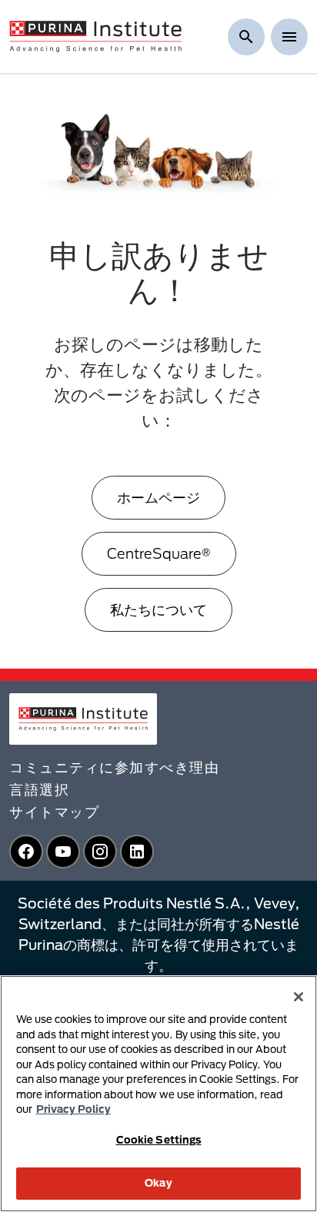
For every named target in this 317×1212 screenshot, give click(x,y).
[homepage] (95, 35)
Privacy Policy (73, 1109)
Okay (158, 1183)
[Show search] (246, 36)
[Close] (298, 997)
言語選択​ (39, 789)
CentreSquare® (159, 553)
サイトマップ (54, 811)
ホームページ (158, 497)
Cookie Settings (159, 1140)
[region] (158, 1093)
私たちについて (158, 609)
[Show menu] (289, 36)
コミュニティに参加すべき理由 (114, 767)
